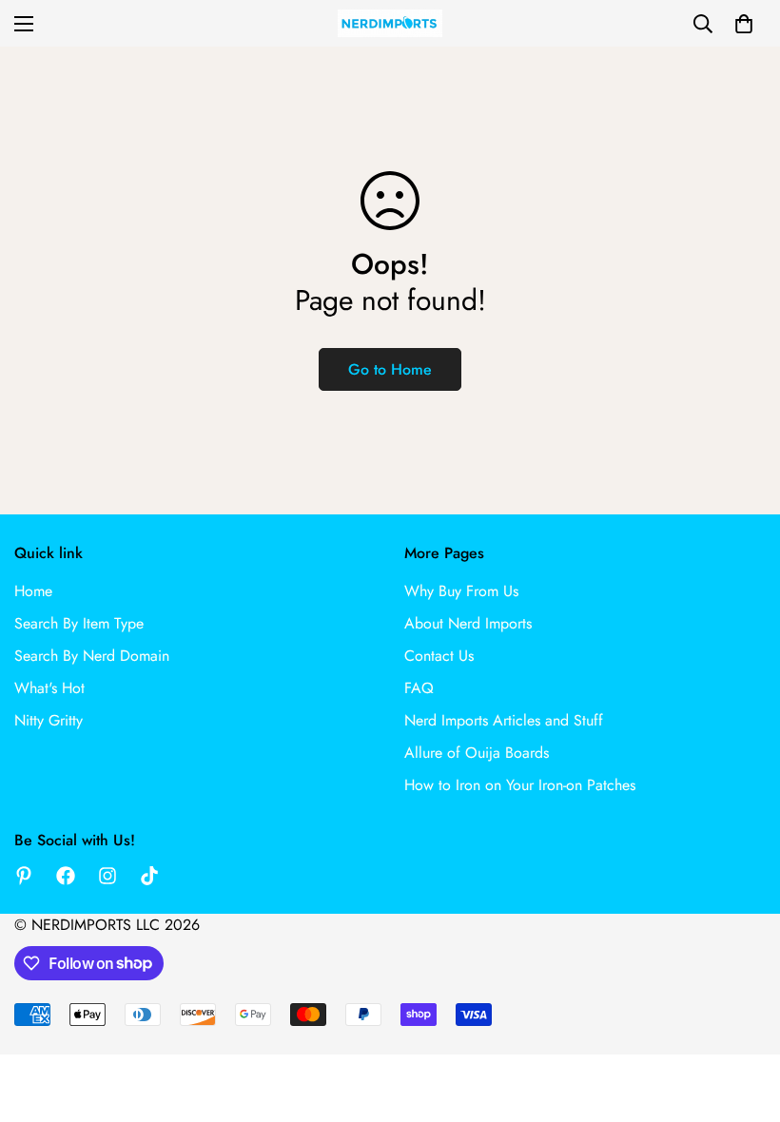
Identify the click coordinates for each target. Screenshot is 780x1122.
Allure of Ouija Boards (476, 753)
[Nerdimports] (390, 23)
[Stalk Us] (107, 875)
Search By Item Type (79, 623)
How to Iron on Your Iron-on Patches (519, 785)
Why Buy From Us (461, 591)
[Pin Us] (23, 875)
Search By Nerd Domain (91, 656)
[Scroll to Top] (743, 1018)
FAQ (419, 688)
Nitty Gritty (48, 720)
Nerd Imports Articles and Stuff (503, 720)
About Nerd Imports (468, 623)
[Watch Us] (149, 875)
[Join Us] (65, 875)
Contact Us (439, 656)
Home (33, 591)
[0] (744, 24)
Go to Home (390, 369)
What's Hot (49, 688)
